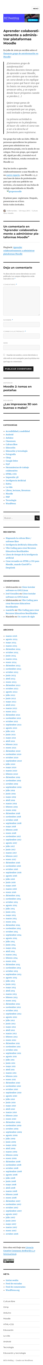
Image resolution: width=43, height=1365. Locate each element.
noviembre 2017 (13, 836)
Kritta (8, 484)
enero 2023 (11, 682)
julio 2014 (10, 941)
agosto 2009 (12, 1135)
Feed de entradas (14, 1283)
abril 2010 (10, 1109)
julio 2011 (10, 1060)
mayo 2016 (11, 885)
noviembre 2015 (13, 899)
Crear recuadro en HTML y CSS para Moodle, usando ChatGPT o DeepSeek (22, 564)
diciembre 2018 (13, 813)
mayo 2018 (11, 826)
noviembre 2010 (13, 1086)
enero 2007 (11, 1230)
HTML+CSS (11, 474)
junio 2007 (11, 1221)
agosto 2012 (11, 1017)
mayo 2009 (11, 1145)
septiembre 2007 (14, 1211)
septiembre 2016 (14, 872)
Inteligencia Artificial (16, 480)
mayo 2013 (11, 987)
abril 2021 (10, 741)
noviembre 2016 (13, 866)
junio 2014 (11, 945)
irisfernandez (12, 211)
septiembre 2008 (14, 1171)
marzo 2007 (11, 1227)
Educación (10, 448)
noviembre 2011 (13, 1046)
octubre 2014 (12, 931)
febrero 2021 (12, 744)
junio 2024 (11, 656)
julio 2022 (10, 695)
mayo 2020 (11, 767)
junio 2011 (10, 1063)
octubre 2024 (12, 652)
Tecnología (11, 500)
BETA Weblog (8, 1360)
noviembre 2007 (13, 1204)
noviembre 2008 (13, 1165)
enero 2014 (11, 961)
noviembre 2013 (13, 968)
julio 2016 (10, 879)
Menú (35, 9)
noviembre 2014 (13, 928)
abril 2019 (10, 800)
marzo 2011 (11, 1073)
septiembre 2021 (13, 725)
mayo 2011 (11, 1066)
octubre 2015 (12, 902)
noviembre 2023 (13, 669)
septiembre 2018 (13, 823)
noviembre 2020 (13, 754)
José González (12, 593)
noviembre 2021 (13, 718)
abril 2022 (10, 705)
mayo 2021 (11, 738)
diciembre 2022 (13, 685)
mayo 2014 (11, 948)
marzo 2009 (11, 1152)
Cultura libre (11, 444)
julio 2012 (10, 1020)
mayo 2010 (11, 1106)
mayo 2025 (11, 642)
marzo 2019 (11, 803)
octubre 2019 (12, 784)
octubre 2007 (12, 1207)
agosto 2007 (11, 1214)
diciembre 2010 (13, 1083)
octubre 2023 (12, 672)
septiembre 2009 (14, 1132)
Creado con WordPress (24, 1360)
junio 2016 (11, 882)
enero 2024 (11, 662)
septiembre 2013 (13, 974)
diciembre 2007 (13, 1201)
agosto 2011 (11, 1056)
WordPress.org (13, 1290)
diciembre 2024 (13, 649)
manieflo (10, 610)
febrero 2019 (12, 807)
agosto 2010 (11, 1096)
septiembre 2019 (14, 787)
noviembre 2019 (13, 780)
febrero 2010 (12, 1115)
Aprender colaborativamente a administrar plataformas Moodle (19, 250)
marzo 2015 (11, 918)
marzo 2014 (11, 954)
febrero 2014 (12, 958)
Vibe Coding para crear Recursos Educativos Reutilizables (22, 603)
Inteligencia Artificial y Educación (22, 545)
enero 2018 (11, 833)
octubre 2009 (12, 1129)
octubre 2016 (12, 869)
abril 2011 (10, 1069)
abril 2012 (10, 1030)
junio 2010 (11, 1102)
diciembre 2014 (13, 925)
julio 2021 (10, 731)
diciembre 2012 (13, 1004)
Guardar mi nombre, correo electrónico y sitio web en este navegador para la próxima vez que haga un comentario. (21, 358)
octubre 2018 (12, 820)
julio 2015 (10, 908)
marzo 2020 (11, 770)
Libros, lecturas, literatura (18, 490)
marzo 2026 (11, 636)
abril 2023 (10, 679)
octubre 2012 (12, 1010)
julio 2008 (10, 1178)
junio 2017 (10, 849)
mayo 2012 (11, 1027)
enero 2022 (11, 711)
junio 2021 (11, 734)
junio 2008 (11, 1181)
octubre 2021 (12, 721)
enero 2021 (11, 747)
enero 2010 (11, 1119)
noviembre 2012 (13, 1007)
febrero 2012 (12, 1037)
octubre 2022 (12, 688)
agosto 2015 (11, 905)
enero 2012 (11, 1040)
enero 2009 (11, 1158)
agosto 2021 (11, 728)
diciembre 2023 (13, 665)
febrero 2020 (12, 774)
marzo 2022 (11, 708)
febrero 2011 (11, 1076)
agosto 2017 (11, 843)
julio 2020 (10, 764)
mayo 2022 (11, 702)
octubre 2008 (12, 1168)
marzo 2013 (11, 994)
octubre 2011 (12, 1050)
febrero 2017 (11, 856)
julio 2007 (10, 1217)
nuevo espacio (13, 175)
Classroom (11, 441)
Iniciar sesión (12, 1280)
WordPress (11, 503)
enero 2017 (11, 859)
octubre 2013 (12, 971)
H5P (8, 464)
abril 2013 (10, 991)
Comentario (10, 285)
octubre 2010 (12, 1089)
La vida (9, 487)
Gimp (8, 457)
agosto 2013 (11, 977)
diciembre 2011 (13, 1043)
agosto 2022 (11, 692)
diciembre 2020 (13, 751)
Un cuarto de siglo (26, 616)
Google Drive (12, 461)
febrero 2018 (12, 830)
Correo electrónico (14, 331)
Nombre (8, 320)
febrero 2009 (12, 1155)
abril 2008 (10, 1188)
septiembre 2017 (13, 839)
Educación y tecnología (16, 451)
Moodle (10, 213)
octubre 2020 (12, 757)
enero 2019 (11, 810)
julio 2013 (10, 981)
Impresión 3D (12, 477)
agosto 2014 (11, 938)
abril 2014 (10, 951)
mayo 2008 (11, 1184)
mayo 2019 (11, 797)
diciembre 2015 (13, 895)
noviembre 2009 (13, 1125)
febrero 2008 (12, 1194)
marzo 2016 (11, 889)
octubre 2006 (12, 1234)
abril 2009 (10, 1148)
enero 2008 (11, 1198)
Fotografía (11, 454)
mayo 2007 (11, 1224)
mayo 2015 (11, 915)
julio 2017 (10, 846)
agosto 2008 (11, 1175)
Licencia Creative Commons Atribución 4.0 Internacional (19, 1250)
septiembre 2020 (14, 761)
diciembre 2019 (13, 777)
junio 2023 (11, 675)
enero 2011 (11, 1079)
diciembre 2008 (13, 1161)
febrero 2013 (11, 997)
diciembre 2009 (13, 1122)
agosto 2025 (11, 639)
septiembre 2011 (13, 1053)
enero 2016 (11, 892)
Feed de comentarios (15, 1287)
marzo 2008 (11, 1191)
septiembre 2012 (13, 1014)
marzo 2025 (11, 646)
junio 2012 (11, 1023)
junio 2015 (11, 912)
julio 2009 (10, 1138)
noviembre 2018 (13, 816)
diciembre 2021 (13, 715)
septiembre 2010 (13, 1092)
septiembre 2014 (13, 935)
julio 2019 (10, 790)
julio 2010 (10, 1099)
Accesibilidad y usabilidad (18, 431)
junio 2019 (11, 793)
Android (9, 434)
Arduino (9, 438)
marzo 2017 (11, 853)
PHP (8, 497)
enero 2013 (11, 1000)
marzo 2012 (11, 1033)
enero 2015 (11, 922)
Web (5, 343)
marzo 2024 (11, 659)
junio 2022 (11, 698)
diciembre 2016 (13, 862)
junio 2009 (11, 1142)
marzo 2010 (11, 1112)
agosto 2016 (11, 876)
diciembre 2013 (13, 964)
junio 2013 (10, 984)
